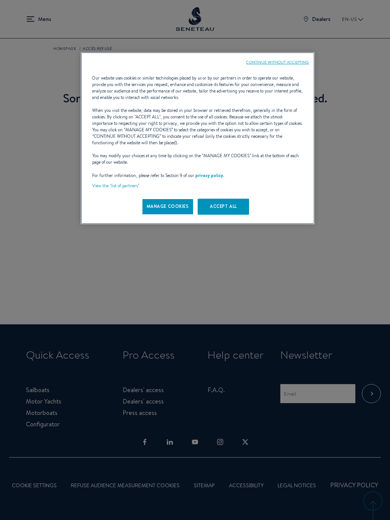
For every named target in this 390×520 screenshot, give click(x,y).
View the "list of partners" (115, 186)
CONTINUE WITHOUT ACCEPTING (277, 62)
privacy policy (209, 175)
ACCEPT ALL (223, 206)
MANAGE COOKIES (168, 206)
